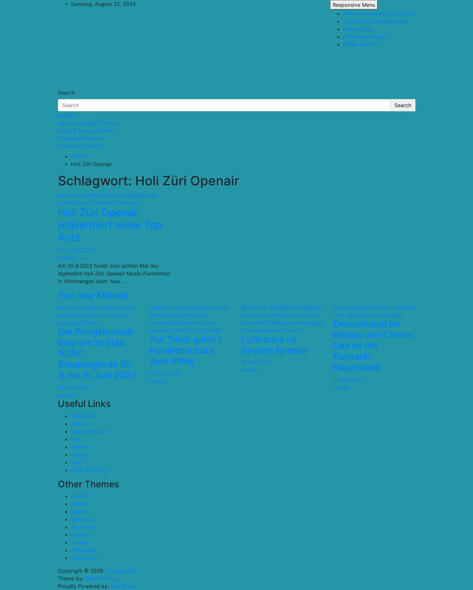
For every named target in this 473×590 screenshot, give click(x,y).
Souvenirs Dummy (80, 146)
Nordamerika (302, 315)
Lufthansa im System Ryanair (274, 345)
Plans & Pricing (89, 470)
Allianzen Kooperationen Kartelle (189, 307)
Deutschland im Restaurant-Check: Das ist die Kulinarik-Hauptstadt (373, 345)
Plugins (79, 454)
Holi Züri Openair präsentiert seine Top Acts (110, 225)
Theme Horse (101, 578)
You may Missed (93, 295)
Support (81, 423)
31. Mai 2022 (73, 387)
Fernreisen (197, 315)
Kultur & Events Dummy (86, 130)
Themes (80, 447)
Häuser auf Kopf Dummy (87, 123)
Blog (76, 462)
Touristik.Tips (91, 63)
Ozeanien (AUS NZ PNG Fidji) (185, 330)
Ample (78, 511)
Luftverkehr (255, 315)
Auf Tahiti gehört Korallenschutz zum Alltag (185, 350)
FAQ (75, 439)
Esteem (80, 542)
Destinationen (140, 195)
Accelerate (84, 527)
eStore (79, 504)
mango (66, 258)
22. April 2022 (75, 250)
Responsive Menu (354, 5)
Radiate (80, 534)
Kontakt (67, 115)
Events (66, 202)
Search (66, 92)
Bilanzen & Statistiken (267, 307)
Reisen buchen (360, 44)
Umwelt (292, 330)
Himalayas (83, 550)
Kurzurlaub (71, 322)
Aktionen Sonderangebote (90, 195)
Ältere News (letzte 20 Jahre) (379, 13)
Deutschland (114, 315)
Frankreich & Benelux (175, 322)
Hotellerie (402, 307)
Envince (80, 496)
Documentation (89, 431)
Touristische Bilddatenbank (376, 21)
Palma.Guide (358, 29)
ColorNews (84, 558)
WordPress (123, 586)
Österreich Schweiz (114, 202)
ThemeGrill (84, 416)
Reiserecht (254, 322)
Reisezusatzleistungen (295, 322)
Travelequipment (261, 330)
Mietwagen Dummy (81, 138)
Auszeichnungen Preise (361, 307)
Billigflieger (308, 307)
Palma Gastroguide (366, 36)
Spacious (82, 519)
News (82, 202)
